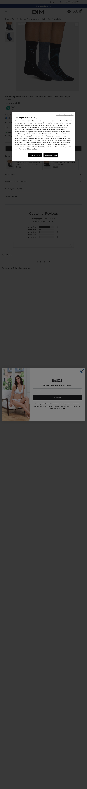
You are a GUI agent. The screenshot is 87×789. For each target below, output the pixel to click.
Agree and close (51, 155)
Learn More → (35, 155)
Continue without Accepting (65, 115)
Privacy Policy (32, 149)
